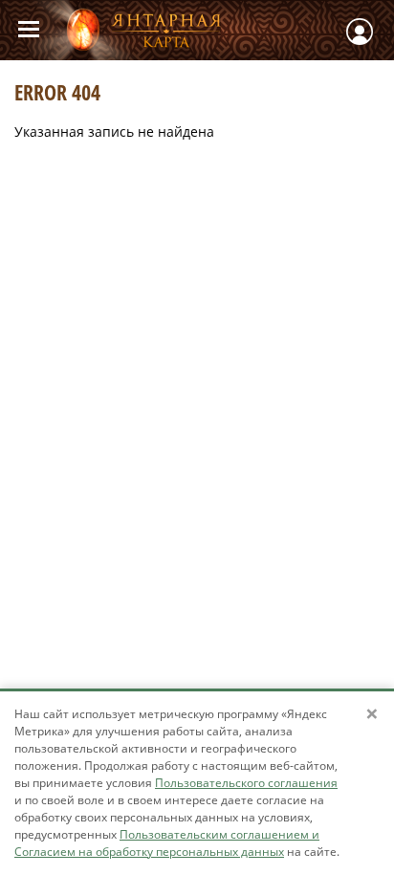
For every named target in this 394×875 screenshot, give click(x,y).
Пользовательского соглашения (246, 783)
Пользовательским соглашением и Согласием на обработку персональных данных (166, 843)
